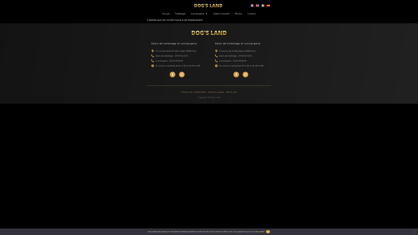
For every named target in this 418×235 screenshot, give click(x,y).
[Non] (414, 232)
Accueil (166, 13)
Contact (251, 13)
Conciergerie (197, 13)
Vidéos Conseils (221, 13)
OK (268, 231)
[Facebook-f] (172, 74)
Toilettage (180, 13)
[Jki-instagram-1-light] (182, 74)
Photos (238, 13)
